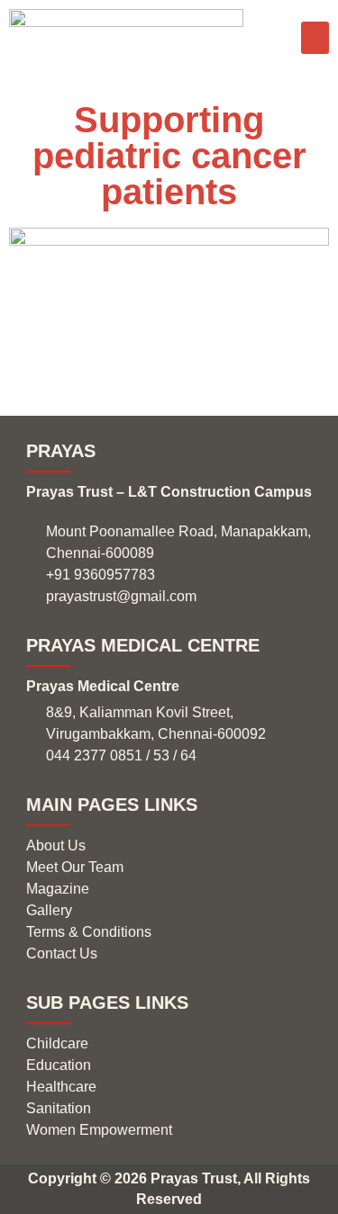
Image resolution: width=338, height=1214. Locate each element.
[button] (315, 38)
